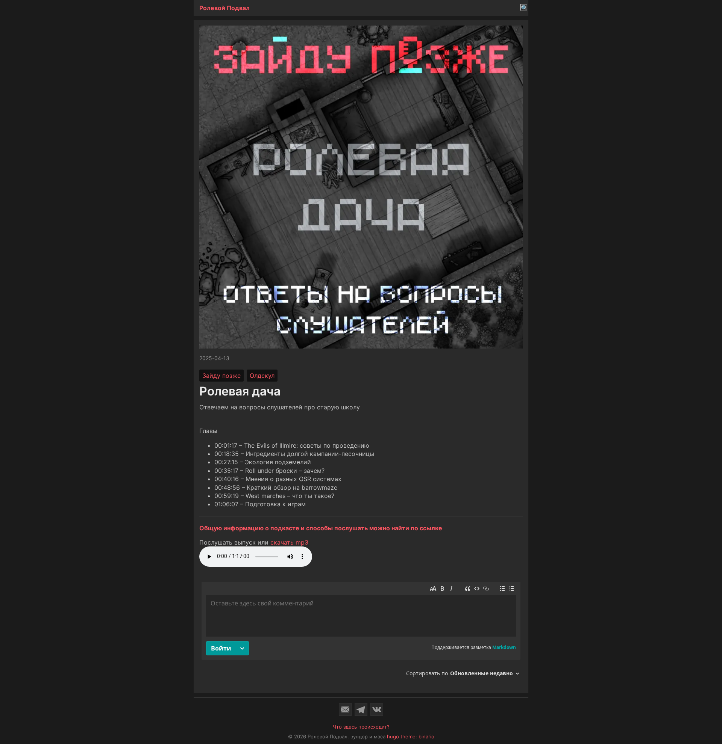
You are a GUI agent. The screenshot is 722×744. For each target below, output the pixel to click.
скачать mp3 (289, 542)
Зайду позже (221, 375)
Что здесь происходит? (361, 727)
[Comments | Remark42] (361, 632)
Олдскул (262, 375)
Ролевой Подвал (224, 8)
